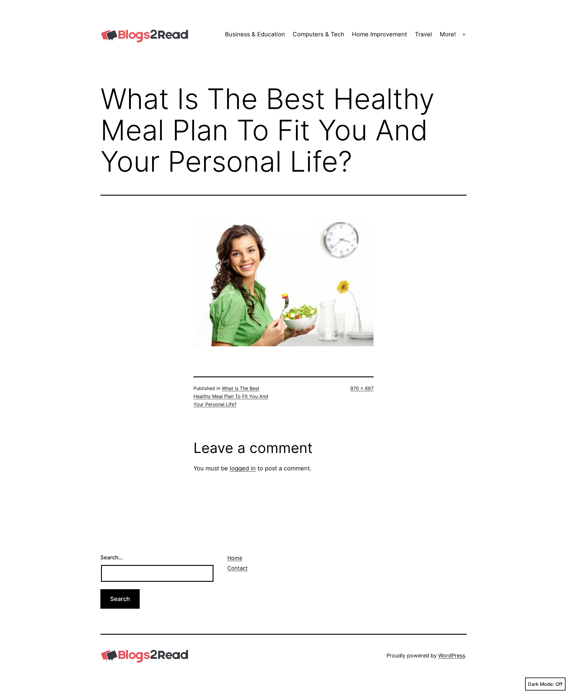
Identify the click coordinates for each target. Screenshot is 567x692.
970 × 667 (362, 388)
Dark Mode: (541, 684)
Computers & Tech (318, 34)
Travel (423, 34)
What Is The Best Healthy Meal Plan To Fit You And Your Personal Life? (230, 396)
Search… (111, 557)
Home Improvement (379, 34)
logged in (243, 468)
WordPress (451, 655)
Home (234, 558)
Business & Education (255, 34)
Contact (237, 568)
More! (448, 34)
